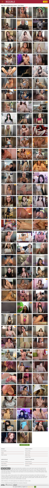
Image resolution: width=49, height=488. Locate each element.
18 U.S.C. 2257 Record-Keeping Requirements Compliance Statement (14, 482)
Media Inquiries (4, 455)
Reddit (2, 452)
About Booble (3, 450)
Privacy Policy (27, 450)
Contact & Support (28, 463)
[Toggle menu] (2, 1)
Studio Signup (3, 463)
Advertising (27, 465)
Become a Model (4, 461)
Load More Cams (24, 445)
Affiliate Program (4, 465)
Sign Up (45, 1)
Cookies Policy (28, 457)
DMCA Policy (27, 455)
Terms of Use (27, 452)
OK (35, 486)
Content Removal (28, 461)
